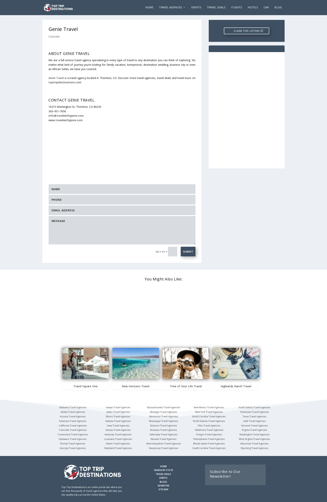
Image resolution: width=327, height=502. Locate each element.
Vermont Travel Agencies (254, 425)
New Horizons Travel (135, 386)
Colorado (54, 36)
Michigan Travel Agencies (163, 412)
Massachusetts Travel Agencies (163, 407)
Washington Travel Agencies (254, 434)
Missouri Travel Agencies (163, 425)
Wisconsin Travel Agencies (254, 443)
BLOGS (163, 481)
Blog (278, 7)
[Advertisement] (121, 150)
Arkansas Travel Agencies (72, 421)
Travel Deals (216, 7)
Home (149, 7)
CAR (266, 7)
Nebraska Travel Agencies (164, 434)
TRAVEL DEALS (163, 474)
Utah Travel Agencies (254, 421)
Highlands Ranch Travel (236, 386)
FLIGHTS (236, 7)
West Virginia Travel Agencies (254, 439)
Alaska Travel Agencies (73, 412)
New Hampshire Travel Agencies (163, 443)
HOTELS (253, 7)
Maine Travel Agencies (118, 443)
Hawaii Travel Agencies (118, 407)
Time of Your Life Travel (186, 386)
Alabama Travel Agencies (72, 407)
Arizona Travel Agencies (73, 416)
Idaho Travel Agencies (118, 412)
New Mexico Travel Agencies (209, 407)
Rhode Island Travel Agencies (209, 443)
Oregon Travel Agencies (209, 434)
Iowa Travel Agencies (118, 425)
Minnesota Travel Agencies (163, 416)
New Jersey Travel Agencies (163, 448)
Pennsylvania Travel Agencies (209, 439)
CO (115, 78)
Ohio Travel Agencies (209, 425)
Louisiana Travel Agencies (118, 439)
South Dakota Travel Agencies (254, 407)
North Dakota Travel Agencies (209, 421)
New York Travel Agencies (209, 412)
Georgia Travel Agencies (73, 448)
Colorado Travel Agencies (73, 430)
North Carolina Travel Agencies (209, 416)
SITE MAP (163, 489)
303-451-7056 (57, 111)
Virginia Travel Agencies (254, 430)
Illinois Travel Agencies (118, 416)
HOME (163, 466)
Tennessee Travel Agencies (254, 412)
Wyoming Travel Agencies (254, 448)
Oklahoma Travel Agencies (209, 430)
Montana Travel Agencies (163, 430)
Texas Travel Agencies (254, 416)
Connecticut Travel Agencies (73, 434)
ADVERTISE (163, 485)
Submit (188, 251)
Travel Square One (85, 386)
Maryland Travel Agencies (118, 448)
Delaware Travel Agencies (72, 439)
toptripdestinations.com (64, 82)
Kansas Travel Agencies (118, 430)
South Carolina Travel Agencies (209, 448)
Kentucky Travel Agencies (118, 434)
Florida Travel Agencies (72, 443)
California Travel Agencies (73, 425)
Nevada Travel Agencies (163, 439)
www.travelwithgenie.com (65, 120)
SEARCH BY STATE (163, 470)
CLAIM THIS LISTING (246, 31)
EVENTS (196, 7)
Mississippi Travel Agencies (163, 421)
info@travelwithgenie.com (66, 115)
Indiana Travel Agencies (118, 421)
